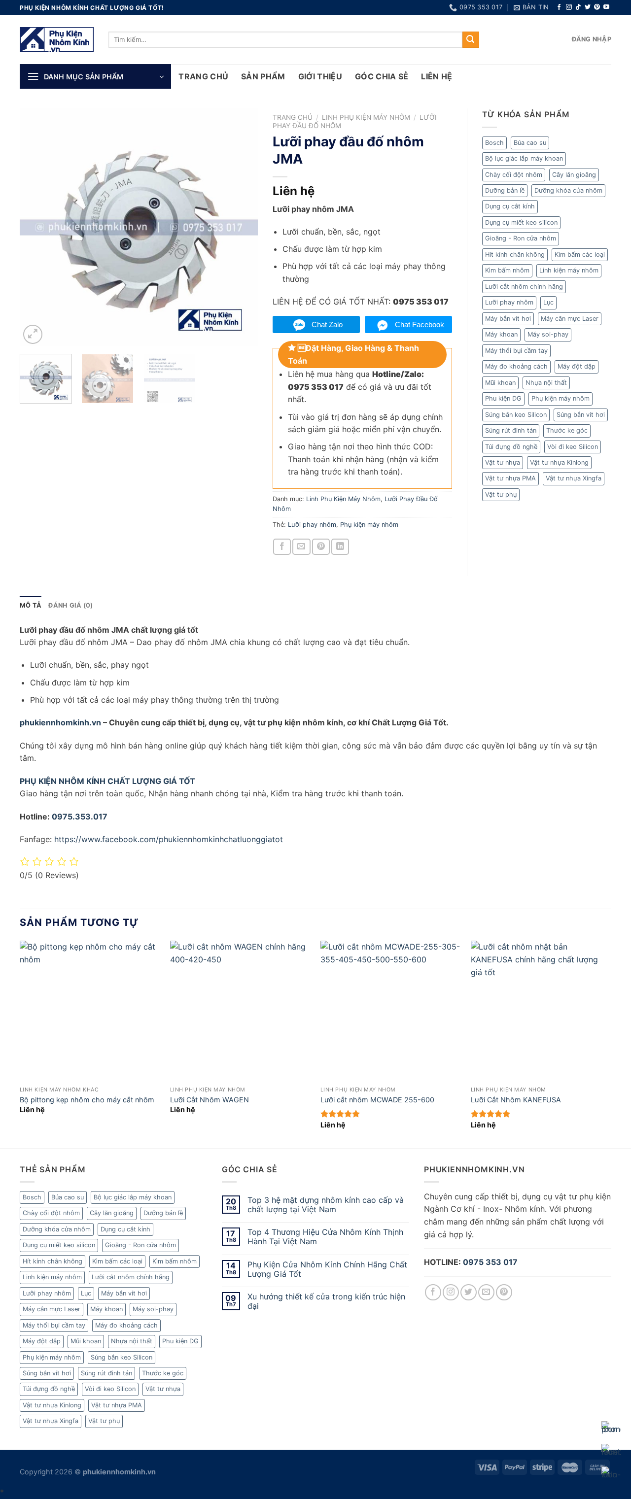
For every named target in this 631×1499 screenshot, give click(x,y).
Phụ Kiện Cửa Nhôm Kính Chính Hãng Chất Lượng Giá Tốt (327, 1269)
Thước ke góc (567, 430)
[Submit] (470, 40)
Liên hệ (436, 76)
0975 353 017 (490, 1262)
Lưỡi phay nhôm (312, 524)
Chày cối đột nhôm (513, 174)
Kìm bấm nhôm (507, 270)
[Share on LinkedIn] (340, 547)
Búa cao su (530, 142)
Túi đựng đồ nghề (511, 446)
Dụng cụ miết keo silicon (521, 222)
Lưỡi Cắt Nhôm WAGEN (209, 1099)
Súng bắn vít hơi (581, 414)
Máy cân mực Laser (569, 318)
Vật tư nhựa (502, 462)
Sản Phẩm (263, 76)
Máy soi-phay (547, 334)
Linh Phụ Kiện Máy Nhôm (366, 117)
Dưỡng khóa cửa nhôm (568, 190)
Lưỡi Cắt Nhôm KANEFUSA (516, 1099)
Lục (548, 302)
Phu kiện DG (503, 398)
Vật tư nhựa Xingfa (573, 478)
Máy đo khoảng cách (516, 366)
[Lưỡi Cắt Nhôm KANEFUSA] (541, 1011)
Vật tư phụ (501, 494)
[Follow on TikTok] (578, 7)
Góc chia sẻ (382, 76)
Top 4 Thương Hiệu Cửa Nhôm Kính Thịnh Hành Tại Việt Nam (325, 1236)
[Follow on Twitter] (588, 7)
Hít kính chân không (515, 254)
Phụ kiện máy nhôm (369, 524)
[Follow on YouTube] (606, 7)
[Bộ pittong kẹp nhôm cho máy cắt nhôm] (90, 1011)
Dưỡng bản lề (505, 190)
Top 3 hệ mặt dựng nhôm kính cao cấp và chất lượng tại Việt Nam (325, 1204)
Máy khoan (501, 334)
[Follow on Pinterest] (597, 7)
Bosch (494, 142)
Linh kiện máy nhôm (568, 270)
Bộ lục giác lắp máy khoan (524, 158)
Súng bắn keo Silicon (516, 414)
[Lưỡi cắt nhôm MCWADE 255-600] (390, 1011)
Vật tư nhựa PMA (510, 478)
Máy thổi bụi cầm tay (516, 350)
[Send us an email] (486, 1292)
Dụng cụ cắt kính (510, 206)
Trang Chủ (203, 76)
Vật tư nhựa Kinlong (559, 462)
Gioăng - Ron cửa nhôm (520, 238)
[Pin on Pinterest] (321, 547)
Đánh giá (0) (70, 605)
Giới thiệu (320, 76)
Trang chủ (293, 117)
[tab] (30, 605)
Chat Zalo (327, 324)
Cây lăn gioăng (574, 174)
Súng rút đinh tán (510, 430)
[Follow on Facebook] (559, 7)
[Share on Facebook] (282, 547)
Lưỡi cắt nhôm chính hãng (524, 286)
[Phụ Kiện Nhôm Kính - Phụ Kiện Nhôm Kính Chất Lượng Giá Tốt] (57, 39)
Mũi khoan (500, 382)
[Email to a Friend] (301, 547)
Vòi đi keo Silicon (572, 446)
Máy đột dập (577, 366)
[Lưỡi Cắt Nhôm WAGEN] (240, 1011)
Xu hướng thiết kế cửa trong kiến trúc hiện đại (326, 1301)
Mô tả (30, 605)
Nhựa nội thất (546, 382)
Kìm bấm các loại (580, 254)
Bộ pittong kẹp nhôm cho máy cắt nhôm (87, 1099)
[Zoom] (32, 334)
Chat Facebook (419, 324)
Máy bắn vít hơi (508, 318)
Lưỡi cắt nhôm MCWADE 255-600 (377, 1099)
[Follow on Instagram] (569, 7)
